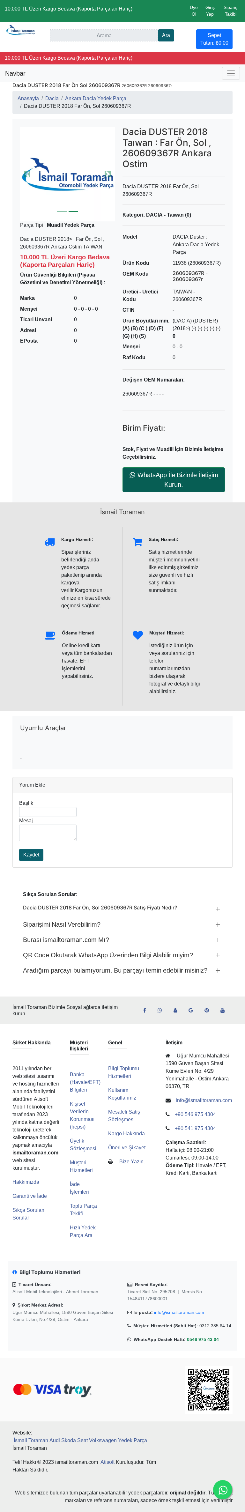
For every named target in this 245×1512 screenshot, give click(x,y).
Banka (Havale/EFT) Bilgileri (85, 1082)
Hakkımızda (25, 1182)
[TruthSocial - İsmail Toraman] (178, 1010)
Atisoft (107, 1462)
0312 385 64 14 (215, 1326)
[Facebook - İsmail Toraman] (147, 1010)
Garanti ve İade (29, 1196)
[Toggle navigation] (231, 73)
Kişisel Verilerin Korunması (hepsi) (82, 1115)
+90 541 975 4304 (195, 1128)
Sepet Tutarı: (214, 39)
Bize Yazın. (132, 1161)
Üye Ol (194, 10)
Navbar (15, 73)
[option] (67, 174)
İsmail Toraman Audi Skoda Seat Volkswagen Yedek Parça (80, 1440)
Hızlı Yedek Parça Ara (83, 1231)
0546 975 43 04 (203, 1339)
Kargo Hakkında (126, 1133)
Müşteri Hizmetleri (81, 1166)
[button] (67, 174)
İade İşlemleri (79, 1188)
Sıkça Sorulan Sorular (28, 1213)
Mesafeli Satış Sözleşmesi (124, 1115)
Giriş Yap (210, 10)
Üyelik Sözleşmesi (83, 1144)
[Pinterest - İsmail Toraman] (209, 1010)
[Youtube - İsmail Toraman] (225, 1010)
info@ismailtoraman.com (179, 1312)
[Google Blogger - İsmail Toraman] (193, 1010)
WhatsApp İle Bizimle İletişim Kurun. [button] (177, 480)
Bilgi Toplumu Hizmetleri (123, 1072)
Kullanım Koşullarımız (122, 1093)
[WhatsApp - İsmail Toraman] (162, 1010)
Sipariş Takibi (230, 10)
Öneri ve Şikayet (126, 1147)
